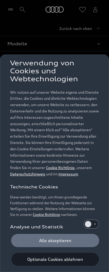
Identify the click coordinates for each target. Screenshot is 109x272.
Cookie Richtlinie (60, 167)
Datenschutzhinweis (27, 174)
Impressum (68, 174)
